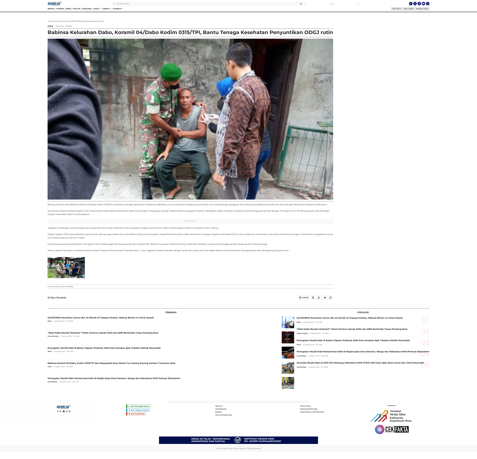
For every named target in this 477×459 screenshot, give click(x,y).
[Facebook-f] (411, 3)
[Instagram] (427, 3)
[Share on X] (313, 297)
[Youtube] (423, 3)
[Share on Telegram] (324, 297)
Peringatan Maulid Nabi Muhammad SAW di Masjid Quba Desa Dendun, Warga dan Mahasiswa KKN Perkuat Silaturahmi (114, 378)
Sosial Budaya (52, 382)
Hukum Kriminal (53, 336)
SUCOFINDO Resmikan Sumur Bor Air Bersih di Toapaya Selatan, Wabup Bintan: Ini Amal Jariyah (101, 317)
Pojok (52, 21)
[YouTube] (63, 411)
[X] (60, 411)
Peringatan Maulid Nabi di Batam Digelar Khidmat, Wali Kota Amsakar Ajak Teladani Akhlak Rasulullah (104, 348)
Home (49, 21)
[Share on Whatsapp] (318, 297)
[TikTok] (69, 411)
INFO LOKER (408, 9)
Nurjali (57, 286)
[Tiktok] (419, 3)
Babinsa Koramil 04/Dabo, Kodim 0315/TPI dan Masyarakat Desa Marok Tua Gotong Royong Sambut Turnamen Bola (111, 363)
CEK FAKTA (396, 9)
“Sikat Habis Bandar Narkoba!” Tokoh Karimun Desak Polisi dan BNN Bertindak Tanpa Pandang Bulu (103, 333)
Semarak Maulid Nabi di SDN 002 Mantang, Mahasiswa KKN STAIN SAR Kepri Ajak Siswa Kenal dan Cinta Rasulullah (360, 363)
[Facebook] (58, 411)
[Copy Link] (330, 297)
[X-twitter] (415, 3)
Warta (50, 321)
